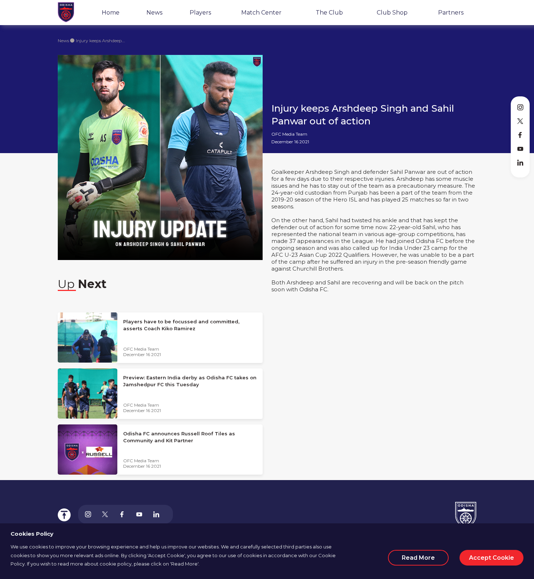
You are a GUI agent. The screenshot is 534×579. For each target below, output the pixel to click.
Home (111, 12)
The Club (329, 12)
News (154, 12)
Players (200, 12)
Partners (451, 12)
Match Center (261, 12)
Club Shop (392, 12)
